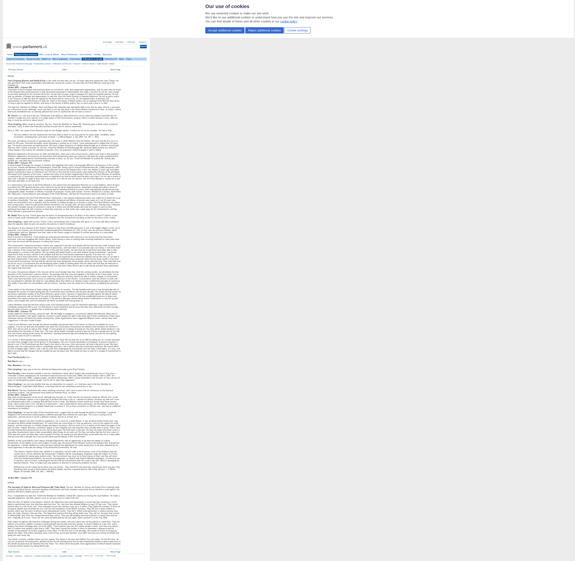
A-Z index (9, 556)
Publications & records (92, 59)
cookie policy (288, 21)
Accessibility (107, 42)
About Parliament (69, 54)
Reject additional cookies (264, 30)
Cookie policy (99, 556)
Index (64, 69)
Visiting (97, 54)
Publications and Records (62, 64)
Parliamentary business (26, 54)
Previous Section (15, 69)
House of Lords (33, 59)
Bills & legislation (60, 59)
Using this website (66, 556)
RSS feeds (131, 42)
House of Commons (15, 59)
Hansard (76, 64)
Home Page (115, 69)
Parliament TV (111, 59)
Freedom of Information (42, 556)
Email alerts (119, 42)
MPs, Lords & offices (49, 54)
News (121, 59)
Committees (75, 59)
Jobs (55, 556)
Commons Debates (88, 64)
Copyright (78, 556)
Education (107, 54)
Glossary (18, 556)
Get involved (85, 54)
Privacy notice (88, 556)
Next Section (13, 552)
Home (10, 54)
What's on (46, 59)
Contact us (143, 42)
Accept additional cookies (225, 30)
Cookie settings (297, 30)
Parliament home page (24, 64)
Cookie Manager (111, 556)
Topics (129, 59)
